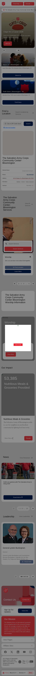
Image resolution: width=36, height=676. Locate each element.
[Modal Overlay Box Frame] (18, 338)
